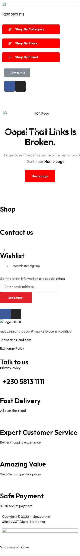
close (25, 547)
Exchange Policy (12, 348)
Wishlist (12, 255)
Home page (54, 161)
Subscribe (15, 298)
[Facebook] (9, 86)
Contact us (16, 232)
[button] (17, 72)
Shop (8, 209)
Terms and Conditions (16, 340)
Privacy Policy (10, 368)
